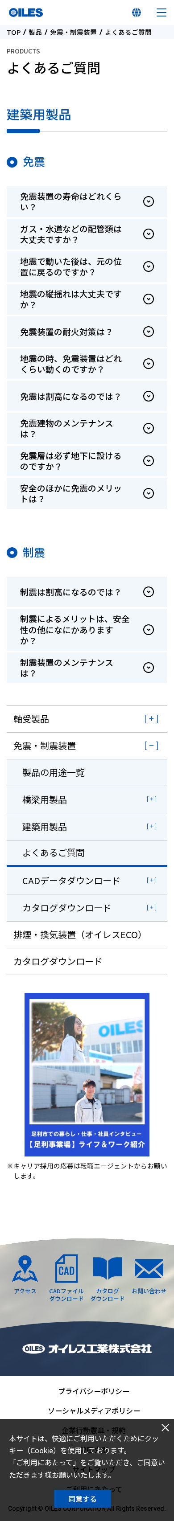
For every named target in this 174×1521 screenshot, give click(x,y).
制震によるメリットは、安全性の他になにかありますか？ (75, 629)
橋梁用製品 (44, 799)
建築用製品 (44, 826)
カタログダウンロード (67, 907)
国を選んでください (136, 12)
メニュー (161, 12)
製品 (35, 32)
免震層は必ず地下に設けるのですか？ (71, 460)
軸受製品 (31, 718)
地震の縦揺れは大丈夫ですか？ (71, 299)
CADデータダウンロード (71, 880)
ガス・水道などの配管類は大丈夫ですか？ (71, 234)
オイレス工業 (26, 12)
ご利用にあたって (44, 1462)
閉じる (165, 1428)
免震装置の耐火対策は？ (66, 331)
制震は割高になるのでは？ (71, 592)
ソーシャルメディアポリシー (94, 1410)
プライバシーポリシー (93, 1391)
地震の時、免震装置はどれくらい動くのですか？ (71, 363)
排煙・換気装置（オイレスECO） (80, 934)
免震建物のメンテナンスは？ (66, 428)
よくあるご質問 (53, 852)
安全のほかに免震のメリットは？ (71, 493)
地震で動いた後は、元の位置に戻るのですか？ (71, 266)
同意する (82, 1498)
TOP (14, 32)
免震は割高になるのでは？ (71, 396)
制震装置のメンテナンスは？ (66, 667)
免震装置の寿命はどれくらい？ (71, 201)
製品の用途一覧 (53, 772)
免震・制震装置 (73, 32)
